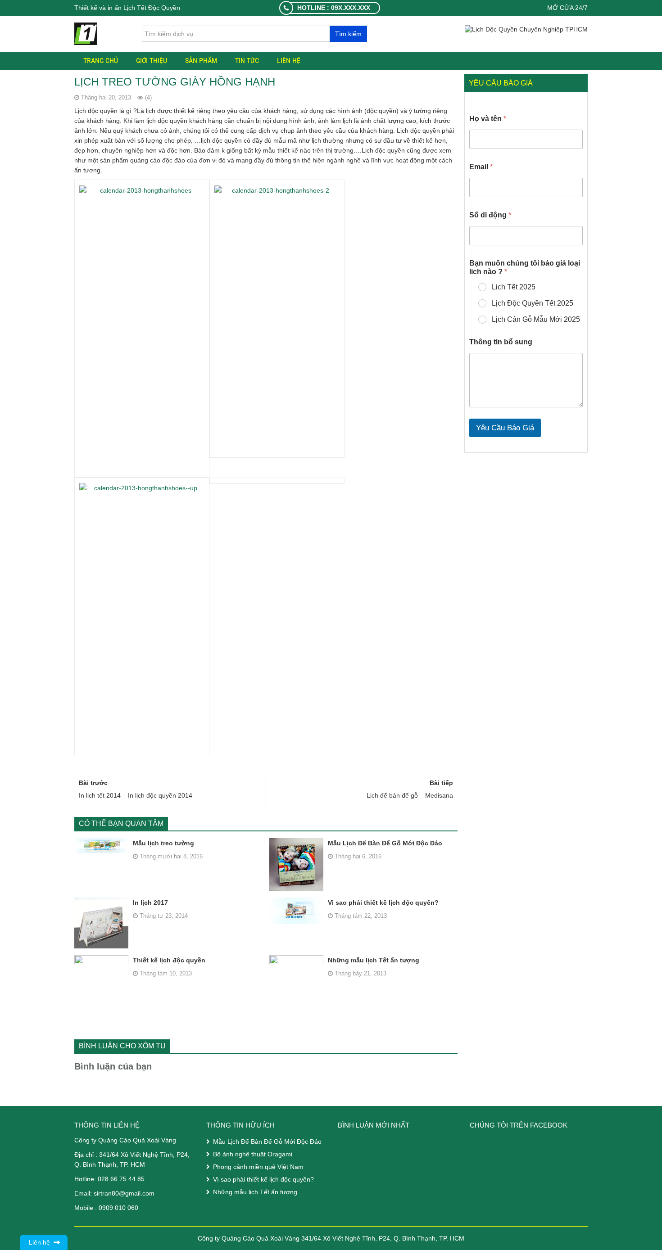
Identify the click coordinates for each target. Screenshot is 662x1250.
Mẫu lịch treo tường (163, 843)
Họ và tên (487, 118)
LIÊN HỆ (288, 60)
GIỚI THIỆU (151, 60)
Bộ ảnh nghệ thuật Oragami (252, 1154)
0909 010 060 (118, 1207)
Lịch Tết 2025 (513, 287)
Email (481, 167)
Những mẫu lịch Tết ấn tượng (373, 960)
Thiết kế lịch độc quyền (169, 960)
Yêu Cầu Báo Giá (505, 428)
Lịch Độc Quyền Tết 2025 (532, 303)
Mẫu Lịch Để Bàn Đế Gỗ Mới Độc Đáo (385, 843)
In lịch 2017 (150, 902)
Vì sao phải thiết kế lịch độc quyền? (383, 902)
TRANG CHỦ (100, 60)
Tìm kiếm (348, 33)
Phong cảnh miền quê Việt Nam (258, 1166)
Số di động (490, 215)
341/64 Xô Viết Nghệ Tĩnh (136, 1154)
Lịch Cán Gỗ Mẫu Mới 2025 (536, 319)
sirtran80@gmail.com (124, 1193)
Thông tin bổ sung (500, 342)
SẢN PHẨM (201, 60)
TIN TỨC (247, 60)
